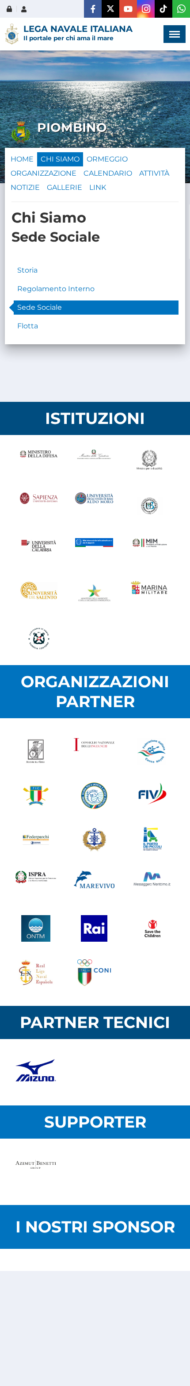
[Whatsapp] (181, 9)
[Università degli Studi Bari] (94, 506)
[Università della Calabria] (38, 550)
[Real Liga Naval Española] (36, 972)
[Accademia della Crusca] (36, 751)
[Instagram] (146, 9)
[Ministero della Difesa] (38, 461)
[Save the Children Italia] (152, 928)
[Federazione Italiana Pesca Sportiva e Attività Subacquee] (94, 795)
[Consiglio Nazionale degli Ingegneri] (94, 751)
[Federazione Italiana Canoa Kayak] (152, 751)
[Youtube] (128, 9)
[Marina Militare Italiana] (149, 594)
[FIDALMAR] (94, 840)
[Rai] (94, 928)
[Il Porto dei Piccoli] (152, 840)
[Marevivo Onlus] (94, 884)
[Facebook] (93, 9)
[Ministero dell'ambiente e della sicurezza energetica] (94, 594)
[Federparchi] (36, 840)
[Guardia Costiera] (38, 638)
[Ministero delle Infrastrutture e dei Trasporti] (94, 550)
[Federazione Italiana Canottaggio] (36, 795)
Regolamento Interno (56, 289)
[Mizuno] (36, 1072)
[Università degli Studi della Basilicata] (149, 506)
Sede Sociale (39, 307)
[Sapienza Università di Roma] (38, 506)
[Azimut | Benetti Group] (36, 1172)
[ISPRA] (36, 884)
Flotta (27, 326)
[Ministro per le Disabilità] (149, 461)
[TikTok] (163, 9)
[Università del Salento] (38, 594)
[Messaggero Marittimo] (152, 884)
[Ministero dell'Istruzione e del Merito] (149, 550)
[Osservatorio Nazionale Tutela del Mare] (36, 928)
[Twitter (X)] (110, 9)
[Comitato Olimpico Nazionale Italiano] (94, 972)
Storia (27, 270)
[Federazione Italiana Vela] (152, 795)
